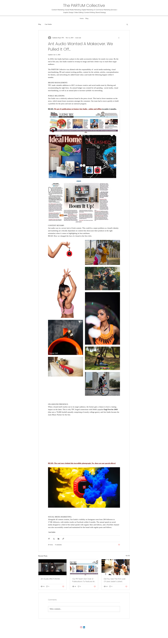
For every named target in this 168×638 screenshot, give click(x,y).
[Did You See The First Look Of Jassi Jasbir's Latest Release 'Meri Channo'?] (116, 567)
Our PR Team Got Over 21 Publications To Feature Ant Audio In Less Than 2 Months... (83, 580)
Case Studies (48, 24)
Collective (96, 5)
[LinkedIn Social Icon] (84, 627)
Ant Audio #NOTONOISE (50, 579)
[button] (127, 24)
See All (128, 555)
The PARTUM (74, 5)
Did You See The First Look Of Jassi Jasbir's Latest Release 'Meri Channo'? (114, 580)
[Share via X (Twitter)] (54, 539)
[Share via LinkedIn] (58, 539)
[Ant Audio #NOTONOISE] (52, 567)
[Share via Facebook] (49, 539)
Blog (39, 24)
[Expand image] (84, 121)
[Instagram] (81, 627)
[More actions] (119, 38)
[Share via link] (63, 539)
